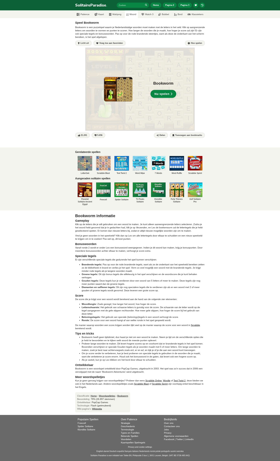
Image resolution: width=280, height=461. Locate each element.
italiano (135, 451)
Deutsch (113, 451)
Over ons (168, 423)
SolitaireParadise (91, 5)
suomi (173, 451)
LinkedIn (189, 439)
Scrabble (195, 325)
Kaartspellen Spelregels (133, 442)
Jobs (166, 429)
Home (156, 5)
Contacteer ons (172, 426)
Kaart (101, 14)
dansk (106, 451)
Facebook (169, 439)
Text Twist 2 (180, 380)
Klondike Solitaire (86, 429)
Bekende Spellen (129, 436)
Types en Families (130, 432)
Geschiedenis (128, 426)
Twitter (179, 439)
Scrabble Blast (141, 384)
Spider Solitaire (85, 426)
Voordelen (126, 439)
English (99, 451)
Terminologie (127, 429)
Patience (85, 14)
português (165, 451)
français (128, 451)
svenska (180, 451)
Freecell (82, 423)
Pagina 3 (185, 5)
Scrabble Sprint (160, 384)
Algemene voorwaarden (176, 436)
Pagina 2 (169, 5)
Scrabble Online (153, 380)
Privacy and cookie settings (140, 447)
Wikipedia (97, 408)
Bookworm (122, 396)
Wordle (166, 380)
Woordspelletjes (107, 396)
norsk (152, 451)
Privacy (167, 432)
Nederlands (144, 451)
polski (158, 451)
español (120, 451)
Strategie (125, 423)
